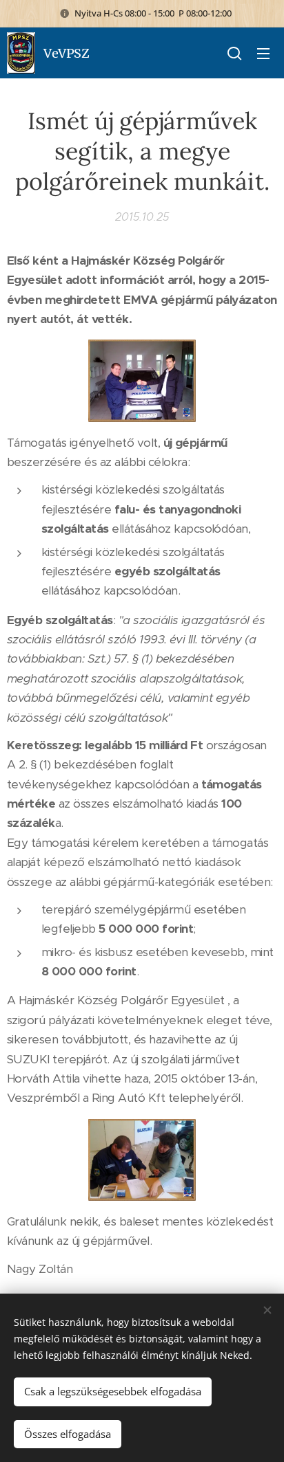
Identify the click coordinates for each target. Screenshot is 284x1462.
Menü (263, 53)
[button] (234, 53)
